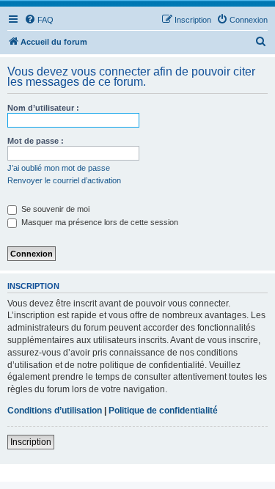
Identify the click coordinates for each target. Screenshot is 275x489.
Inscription (30, 442)
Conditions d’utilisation (54, 410)
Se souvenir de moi (54, 209)
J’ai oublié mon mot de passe (58, 167)
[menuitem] (39, 20)
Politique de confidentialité (163, 410)
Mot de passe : (35, 140)
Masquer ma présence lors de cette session (98, 222)
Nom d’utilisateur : (43, 107)
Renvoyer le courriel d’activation (64, 180)
